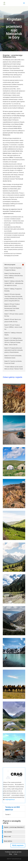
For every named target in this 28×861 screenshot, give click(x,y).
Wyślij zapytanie (17, 845)
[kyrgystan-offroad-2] (14, 539)
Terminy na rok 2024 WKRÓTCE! (12, 808)
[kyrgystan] (14, 730)
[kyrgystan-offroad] (14, 444)
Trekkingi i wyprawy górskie (13, 852)
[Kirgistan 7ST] (14, 507)
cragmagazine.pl (10, 799)
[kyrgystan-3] (14, 571)
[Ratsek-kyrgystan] (14, 762)
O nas (15, 854)
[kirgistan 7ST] (14, 476)
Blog (10, 854)
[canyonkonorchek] (14, 412)
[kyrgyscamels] (14, 698)
